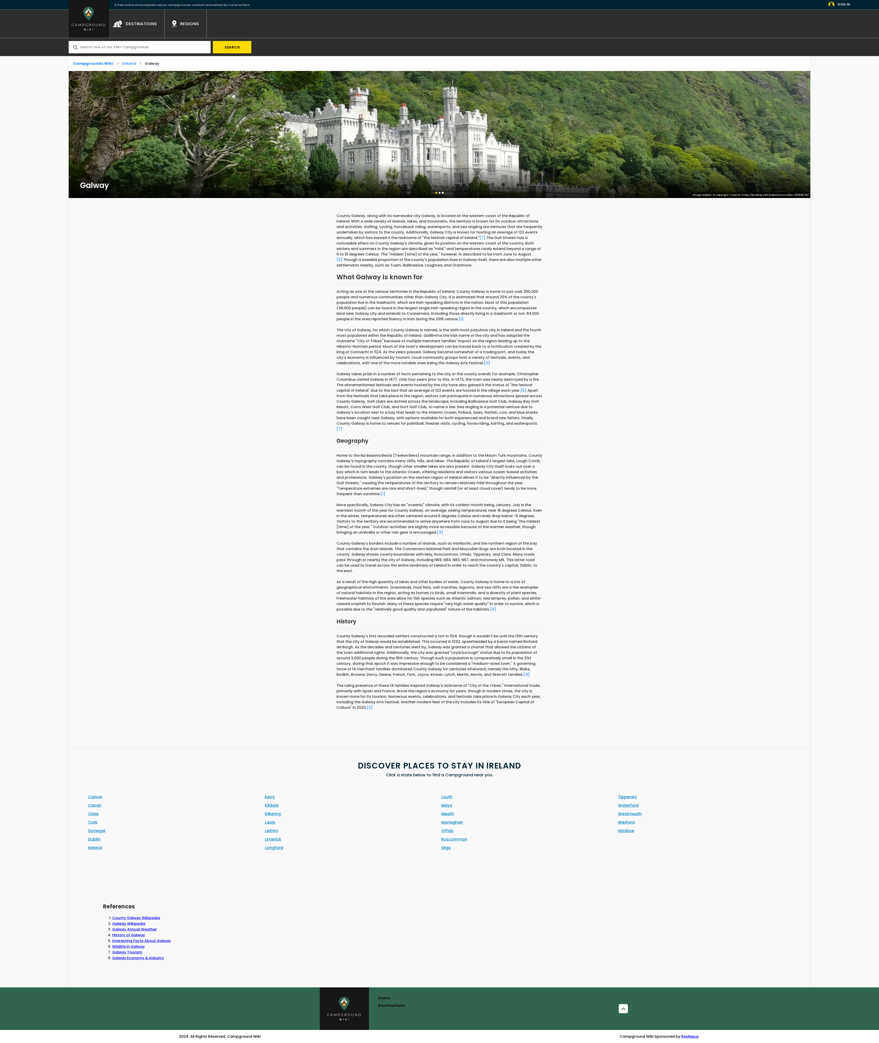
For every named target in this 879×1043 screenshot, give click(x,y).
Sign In (844, 4)
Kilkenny (273, 814)
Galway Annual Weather (134, 929)
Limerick (273, 839)
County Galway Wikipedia (136, 918)
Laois (270, 822)
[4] (527, 674)
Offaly (447, 831)
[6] (493, 609)
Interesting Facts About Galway (141, 940)
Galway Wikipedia (128, 923)
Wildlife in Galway (128, 946)
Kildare (272, 805)
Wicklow (626, 831)
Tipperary (627, 797)
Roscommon (454, 839)
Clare (93, 814)
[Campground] (344, 1008)
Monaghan (452, 822)
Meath (447, 814)
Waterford (628, 805)
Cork (92, 822)
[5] (523, 390)
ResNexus (690, 1036)
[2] (487, 363)
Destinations (391, 1005)
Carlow (95, 797)
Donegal (96, 831)
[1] (461, 319)
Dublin (94, 839)
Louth (447, 797)
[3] (339, 259)
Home (384, 998)
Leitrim (271, 831)
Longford (274, 847)
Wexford (626, 822)
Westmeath (630, 814)
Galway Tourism (127, 952)
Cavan (94, 805)
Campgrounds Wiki (93, 63)
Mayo (446, 805)
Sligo (446, 847)
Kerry (270, 797)
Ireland (129, 63)
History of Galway (128, 935)
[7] (483, 237)
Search (232, 47)
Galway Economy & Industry (138, 958)
